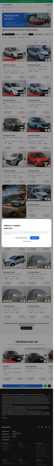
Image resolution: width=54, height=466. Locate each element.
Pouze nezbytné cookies (21, 237)
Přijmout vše (35, 237)
